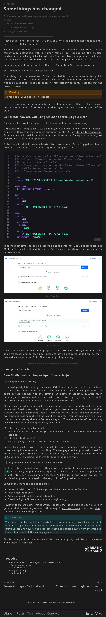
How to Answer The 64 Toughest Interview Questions (36, 562)
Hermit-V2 (74, 602)
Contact (53, 613)
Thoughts (28, 23)
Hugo (64, 602)
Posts (21, 613)
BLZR (8, 613)
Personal (12, 23)
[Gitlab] (96, 613)
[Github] (91, 613)
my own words (71, 508)
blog (97, 508)
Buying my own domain (22, 565)
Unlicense (45, 602)
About (40, 613)
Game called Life (18, 567)
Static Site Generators (89, 131)
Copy (97, 239)
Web (20, 23)
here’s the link (66, 400)
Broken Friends (18, 573)
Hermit (66, 412)
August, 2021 (63, 453)
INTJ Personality (18, 570)
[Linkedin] (87, 613)
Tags (30, 613)
